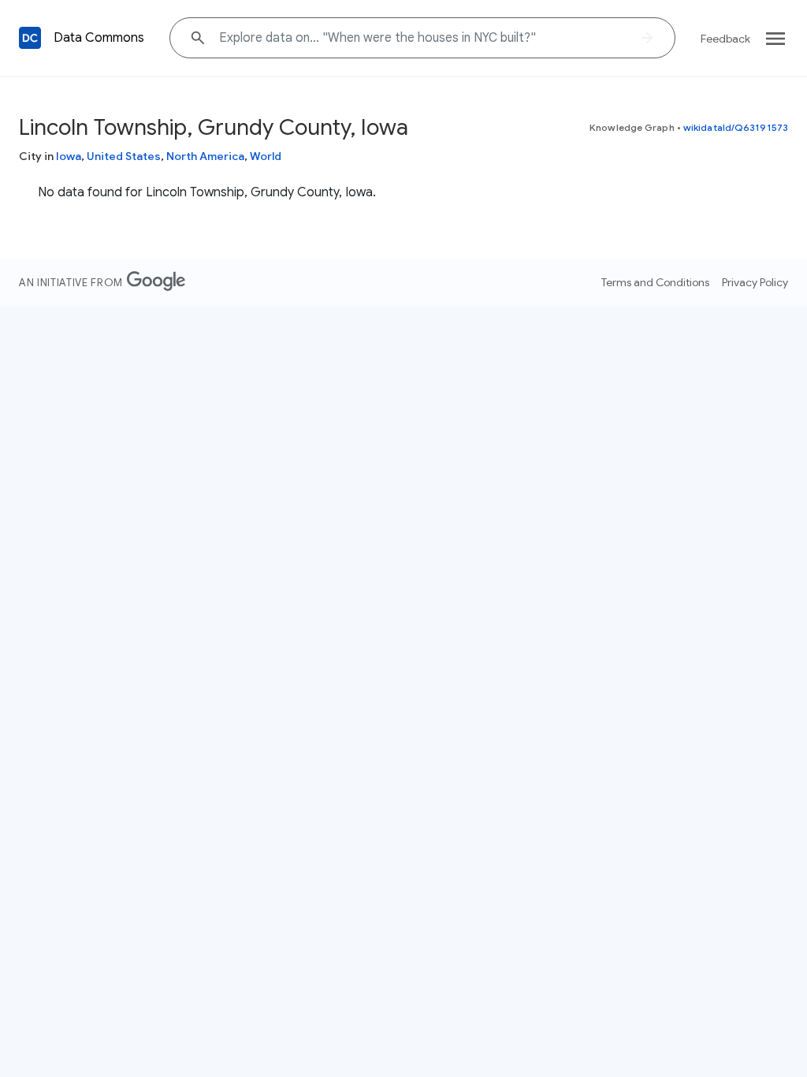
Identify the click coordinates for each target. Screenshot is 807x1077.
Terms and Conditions (655, 282)
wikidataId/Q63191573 (735, 127)
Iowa (68, 156)
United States (124, 156)
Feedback (725, 39)
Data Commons (99, 38)
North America (205, 156)
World (265, 156)
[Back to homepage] (30, 38)
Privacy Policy (755, 282)
